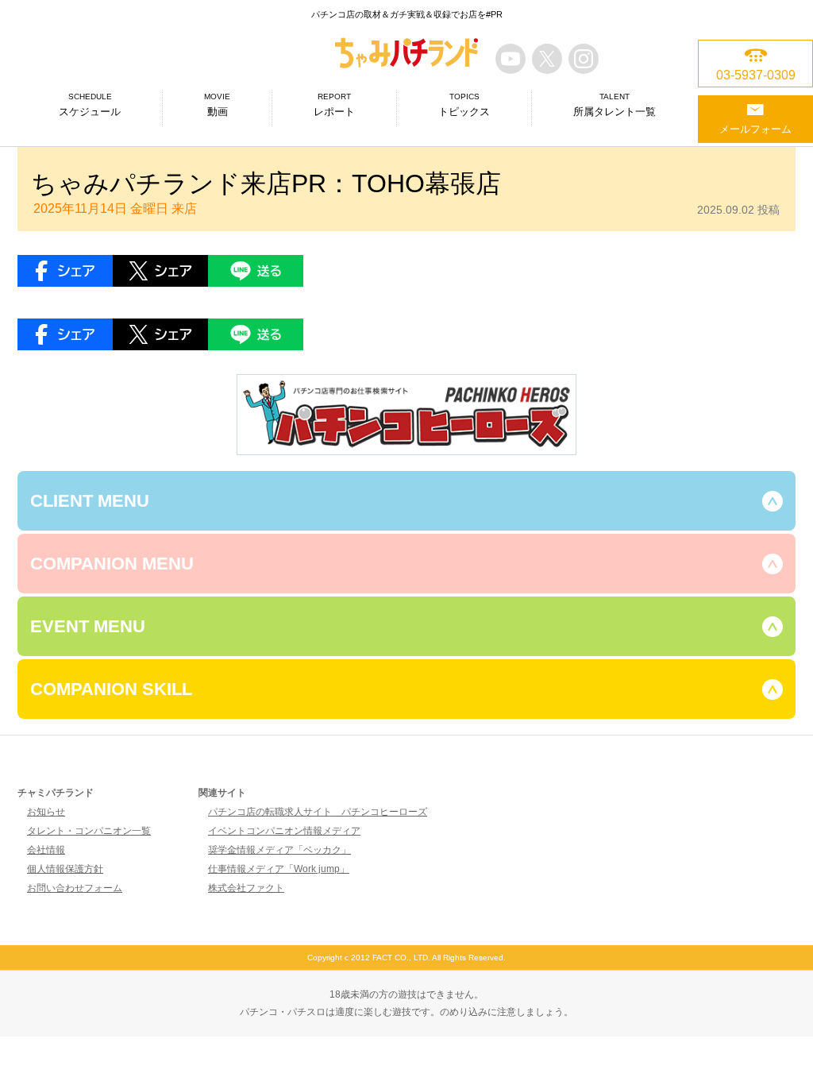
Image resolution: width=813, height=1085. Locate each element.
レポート (334, 105)
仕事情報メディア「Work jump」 (278, 869)
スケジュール (90, 105)
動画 (217, 105)
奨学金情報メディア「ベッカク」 (279, 849)
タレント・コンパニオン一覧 (89, 830)
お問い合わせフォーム (74, 888)
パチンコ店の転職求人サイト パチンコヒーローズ (317, 811)
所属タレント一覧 (614, 105)
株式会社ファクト (246, 888)
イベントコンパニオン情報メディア (284, 830)
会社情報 (46, 849)
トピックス (464, 105)
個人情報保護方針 (65, 869)
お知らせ (46, 811)
